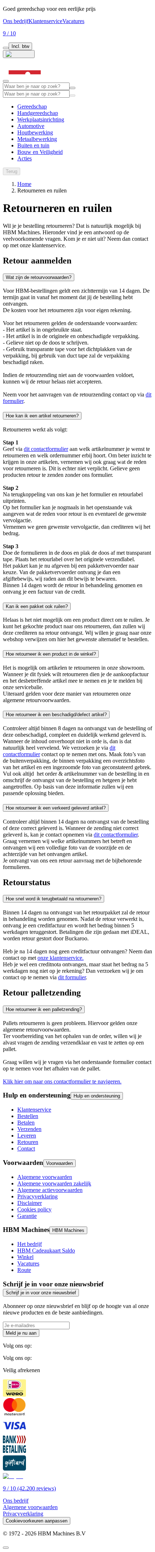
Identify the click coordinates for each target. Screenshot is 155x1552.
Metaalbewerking (37, 139)
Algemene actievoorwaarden (50, 1190)
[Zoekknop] (72, 88)
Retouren (27, 1142)
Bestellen (27, 1116)
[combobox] (36, 86)
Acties (24, 158)
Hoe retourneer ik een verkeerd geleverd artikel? (56, 808)
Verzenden (29, 1129)
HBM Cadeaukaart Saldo (46, 1250)
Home (24, 184)
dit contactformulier (46, 449)
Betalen (26, 1122)
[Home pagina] (25, 79)
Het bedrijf (29, 1244)
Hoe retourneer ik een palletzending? (44, 1009)
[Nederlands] (19, 54)
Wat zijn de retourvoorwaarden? (38, 277)
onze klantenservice (59, 958)
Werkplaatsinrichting (40, 119)
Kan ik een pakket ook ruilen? (37, 606)
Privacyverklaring (37, 1196)
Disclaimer (29, 1203)
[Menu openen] (6, 81)
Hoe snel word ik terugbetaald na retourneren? (53, 898)
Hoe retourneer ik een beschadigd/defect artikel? (56, 714)
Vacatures (73, 21)
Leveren (26, 1135)
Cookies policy (34, 1209)
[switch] (6, 48)
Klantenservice (45, 21)
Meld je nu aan (21, 1333)
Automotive (30, 126)
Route (24, 1270)
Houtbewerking (35, 132)
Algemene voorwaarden (44, 1177)
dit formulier (72, 977)
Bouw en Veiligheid (40, 152)
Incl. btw (20, 46)
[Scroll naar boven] (6, 1548)
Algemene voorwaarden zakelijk (54, 1183)
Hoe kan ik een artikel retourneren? (42, 415)
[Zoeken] (72, 95)
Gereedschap (32, 106)
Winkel (25, 1257)
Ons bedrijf (15, 21)
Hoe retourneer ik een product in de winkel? (51, 654)
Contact (26, 1148)
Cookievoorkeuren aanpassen (36, 1521)
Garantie (27, 1216)
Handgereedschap (37, 113)
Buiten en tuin (33, 145)
